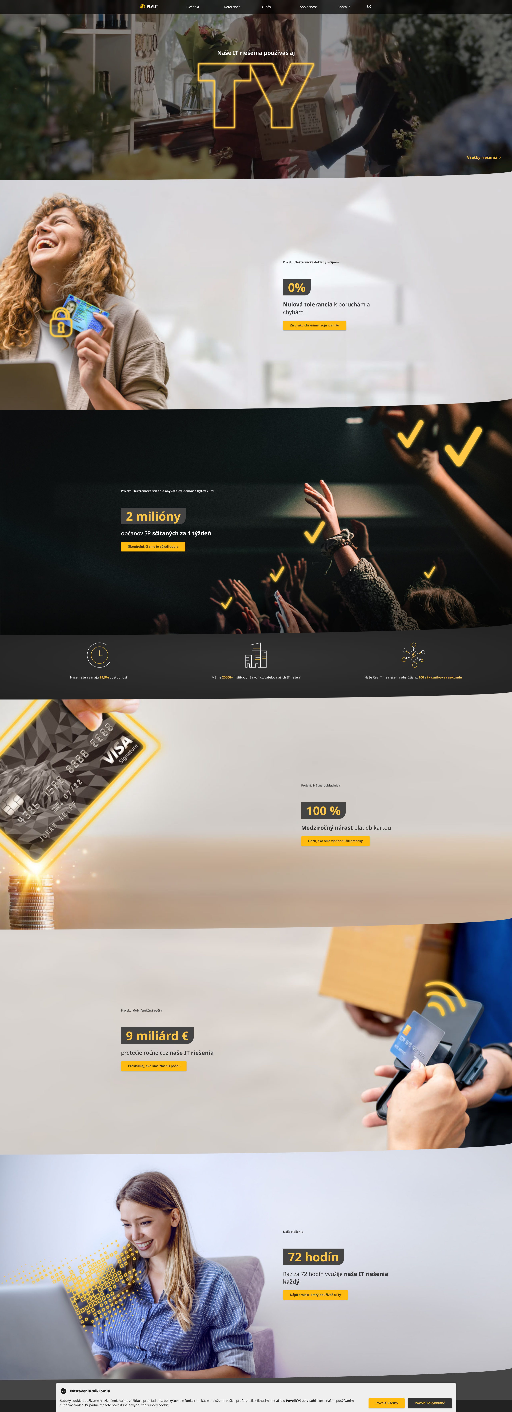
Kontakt (344, 7)
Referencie (232, 7)
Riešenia (192, 7)
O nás (266, 7)
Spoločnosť (308, 7)
